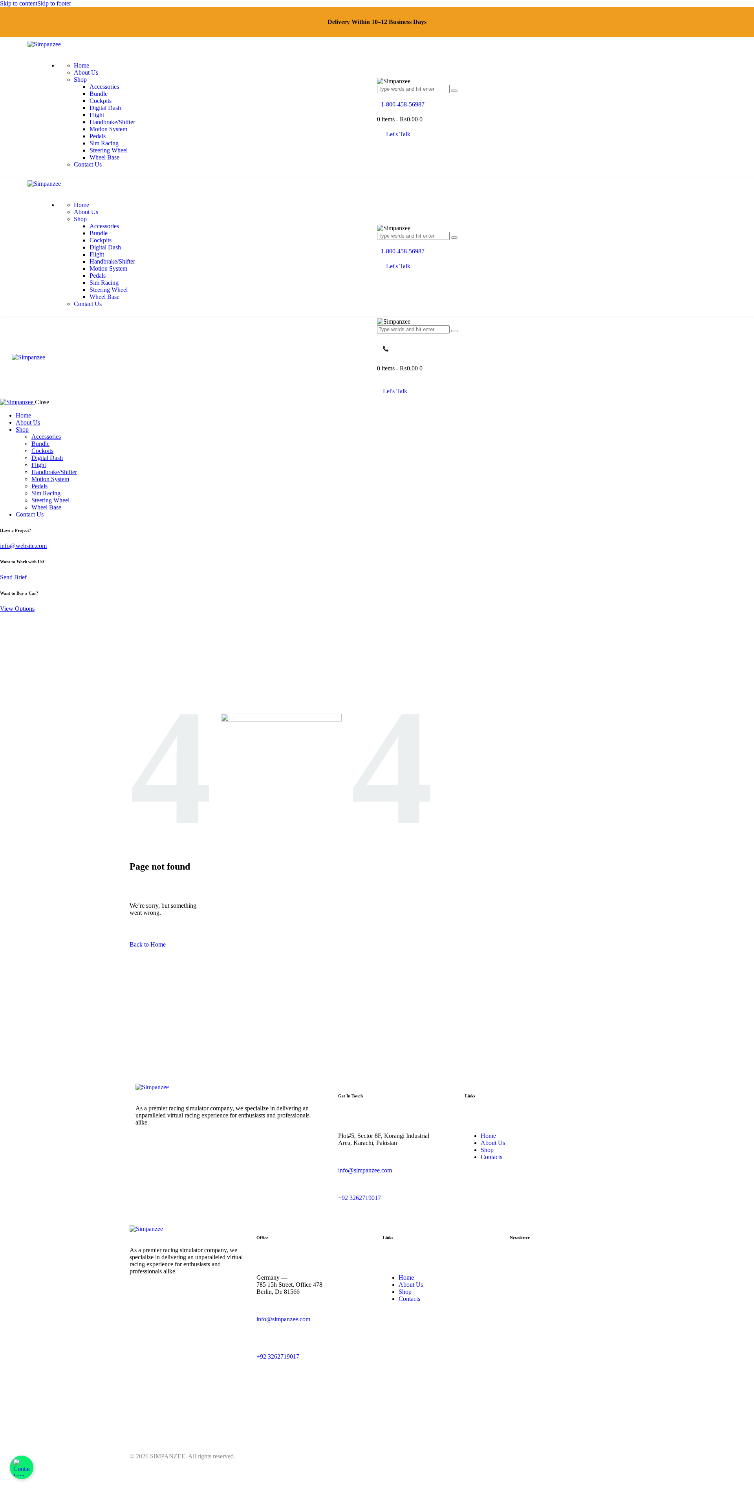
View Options (17, 608)
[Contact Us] (21, 1467)
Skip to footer (54, 3)
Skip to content (18, 3)
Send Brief (13, 577)
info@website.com (23, 545)
